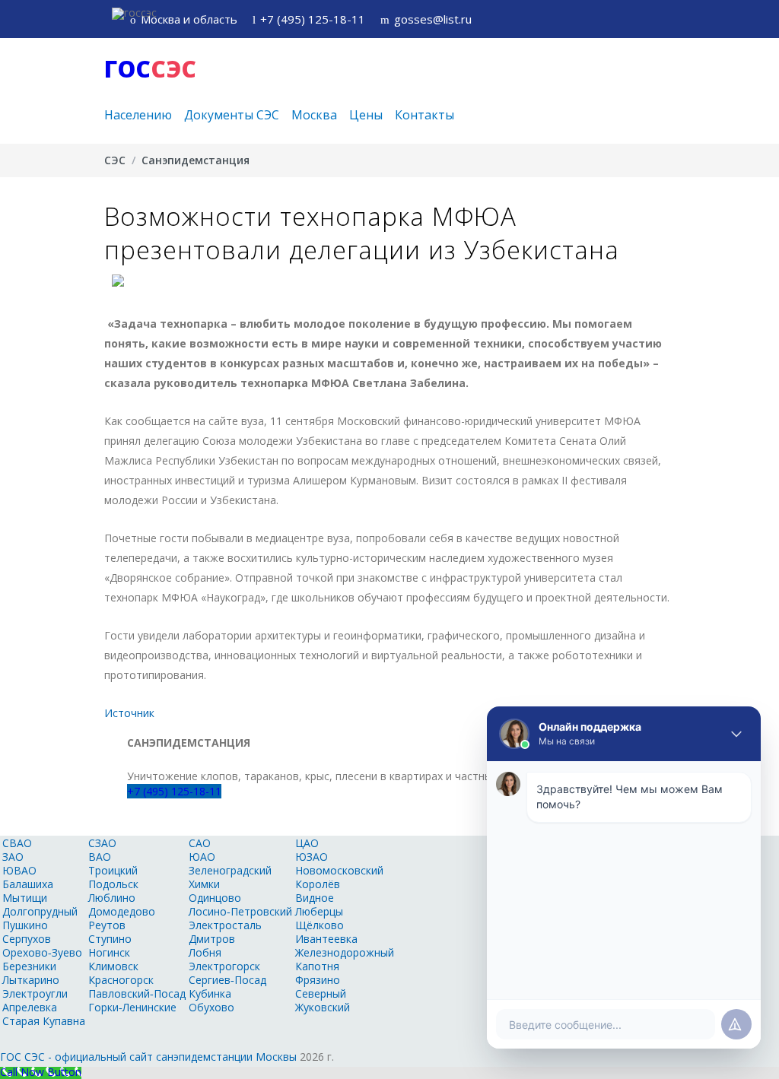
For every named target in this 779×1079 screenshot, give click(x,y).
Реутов (107, 925)
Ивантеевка (326, 938)
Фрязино (317, 980)
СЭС (115, 160)
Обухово (211, 1007)
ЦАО (307, 843)
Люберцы (319, 911)
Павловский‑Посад (137, 993)
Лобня (205, 952)
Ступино (110, 938)
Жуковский (322, 1007)
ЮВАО (19, 870)
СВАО (17, 843)
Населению (138, 114)
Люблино (111, 897)
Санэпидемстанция (195, 160)
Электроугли (35, 993)
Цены (366, 114)
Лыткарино (30, 980)
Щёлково (319, 925)
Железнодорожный (344, 952)
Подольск (113, 884)
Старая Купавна (43, 1021)
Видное (314, 897)
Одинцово (215, 897)
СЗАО (102, 843)
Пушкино (25, 925)
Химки (204, 884)
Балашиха (27, 884)
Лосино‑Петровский (240, 911)
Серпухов (26, 938)
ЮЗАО (311, 856)
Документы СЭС (231, 114)
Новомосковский (339, 870)
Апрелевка (29, 1007)
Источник (129, 713)
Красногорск (121, 980)
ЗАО (13, 856)
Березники (29, 966)
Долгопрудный (40, 911)
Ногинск (109, 952)
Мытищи (24, 897)
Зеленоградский (230, 870)
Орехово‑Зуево (42, 952)
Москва (314, 114)
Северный (320, 993)
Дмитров (212, 938)
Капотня (317, 966)
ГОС (150, 68)
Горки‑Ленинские (132, 1007)
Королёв (317, 884)
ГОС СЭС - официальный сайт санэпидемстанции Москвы (148, 1056)
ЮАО (202, 856)
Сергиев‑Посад (227, 980)
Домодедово (121, 911)
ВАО (99, 856)
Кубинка (210, 993)
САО (200, 843)
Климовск (113, 966)
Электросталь (225, 925)
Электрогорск (224, 966)
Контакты (424, 114)
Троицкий (113, 870)
